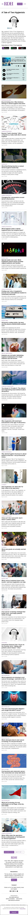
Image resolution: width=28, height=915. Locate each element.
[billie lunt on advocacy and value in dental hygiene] (14, 476)
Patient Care (5, 258)
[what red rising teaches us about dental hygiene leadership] (14, 156)
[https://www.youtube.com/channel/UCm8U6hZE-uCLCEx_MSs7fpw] (17, 891)
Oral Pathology (6, 609)
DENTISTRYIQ (19, 898)
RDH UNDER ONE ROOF (14, 897)
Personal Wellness (6, 100)
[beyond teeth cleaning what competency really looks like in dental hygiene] (14, 123)
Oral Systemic (5, 769)
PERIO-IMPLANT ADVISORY (14, 900)
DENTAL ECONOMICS (10, 898)
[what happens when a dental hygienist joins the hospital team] (14, 218)
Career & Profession (6, 131)
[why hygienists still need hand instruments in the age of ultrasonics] (14, 410)
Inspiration (4, 164)
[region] (14, 910)
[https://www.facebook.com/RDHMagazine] (10, 891)
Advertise (8, 905)
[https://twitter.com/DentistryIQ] (15, 891)
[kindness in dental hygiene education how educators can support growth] (14, 91)
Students (4, 484)
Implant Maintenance (7, 353)
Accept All (14, 912)
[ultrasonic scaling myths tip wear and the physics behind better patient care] (14, 312)
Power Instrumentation (7, 386)
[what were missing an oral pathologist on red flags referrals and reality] (14, 792)
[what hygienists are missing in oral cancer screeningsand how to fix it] (14, 667)
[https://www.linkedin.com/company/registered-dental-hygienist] (13, 891)
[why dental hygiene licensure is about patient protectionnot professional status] (14, 443)
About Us (3, 905)
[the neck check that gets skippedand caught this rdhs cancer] (14, 698)
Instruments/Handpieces (8, 419)
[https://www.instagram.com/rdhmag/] (12, 891)
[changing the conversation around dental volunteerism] (14, 187)
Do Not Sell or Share (15, 905)
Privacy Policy (23, 905)
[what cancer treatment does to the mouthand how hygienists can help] (14, 570)
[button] (3, 4)
